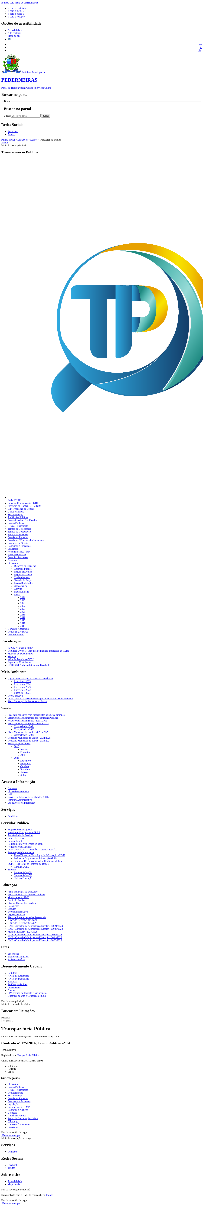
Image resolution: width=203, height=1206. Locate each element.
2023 (22, 603)
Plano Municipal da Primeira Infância (26, 894)
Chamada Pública (23, 568)
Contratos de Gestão (18, 543)
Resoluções (13, 906)
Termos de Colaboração (19, 528)
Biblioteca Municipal (18, 956)
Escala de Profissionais (19, 743)
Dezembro (25, 760)
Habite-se (12, 981)
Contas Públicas (16, 523)
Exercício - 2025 (22, 681)
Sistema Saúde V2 (23, 875)
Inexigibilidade (21, 591)
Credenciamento (22, 577)
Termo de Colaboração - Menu (23, 1118)
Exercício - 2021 (22, 692)
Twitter (11, 1167)
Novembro (25, 763)
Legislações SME (16, 914)
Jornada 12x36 (15, 841)
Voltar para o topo (10, 1135)
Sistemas (12, 869)
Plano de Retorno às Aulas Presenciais (27, 917)
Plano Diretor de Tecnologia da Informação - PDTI (39, 855)
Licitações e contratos (18, 791)
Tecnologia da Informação (21, 852)
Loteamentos (14, 987)
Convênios (13, 1127)
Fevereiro (25, 752)
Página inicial (8, 139)
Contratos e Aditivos (18, 631)
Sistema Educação (23, 878)
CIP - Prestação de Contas (21, 508)
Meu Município (15, 514)
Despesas (12, 560)
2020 (22, 611)
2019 (22, 614)
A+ (200, 44)
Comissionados (15, 1092)
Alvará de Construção (18, 975)
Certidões (12, 973)
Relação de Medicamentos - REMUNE (27, 720)
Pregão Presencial (23, 574)
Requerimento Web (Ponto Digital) (25, 843)
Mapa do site (14, 35)
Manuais (12, 656)
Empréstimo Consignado (20, 829)
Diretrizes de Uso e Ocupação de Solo (27, 995)
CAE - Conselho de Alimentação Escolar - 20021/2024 (35, 926)
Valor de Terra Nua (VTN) (21, 659)
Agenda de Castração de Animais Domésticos (30, 678)
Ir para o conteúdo (18, 8)
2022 (22, 606)
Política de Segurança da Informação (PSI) (35, 858)
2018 (22, 617)
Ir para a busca (16, 13)
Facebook (12, 1165)
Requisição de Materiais (20, 846)
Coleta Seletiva (15, 695)
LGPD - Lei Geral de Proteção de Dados (28, 863)
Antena (11, 990)
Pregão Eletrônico (23, 571)
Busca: (7, 115)
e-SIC (10, 794)
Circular (12, 908)
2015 (22, 626)
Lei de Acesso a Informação (22, 802)
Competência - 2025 (24, 729)
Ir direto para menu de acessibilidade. (19, 2)
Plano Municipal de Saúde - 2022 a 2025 (28, 723)
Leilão (33, 139)
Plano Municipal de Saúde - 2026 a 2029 (28, 732)
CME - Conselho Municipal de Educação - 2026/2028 (35, 940)
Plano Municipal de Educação (23, 891)
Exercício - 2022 (22, 690)
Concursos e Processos (19, 546)
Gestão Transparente (18, 526)
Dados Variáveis (16, 511)
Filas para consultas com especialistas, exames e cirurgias (36, 715)
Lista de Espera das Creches (22, 903)
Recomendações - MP (19, 551)
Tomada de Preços (23, 580)
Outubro (24, 766)
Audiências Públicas (18, 517)
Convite (18, 588)
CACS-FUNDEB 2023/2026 (22, 923)
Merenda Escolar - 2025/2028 (22, 931)
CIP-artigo (13, 1121)
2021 (22, 608)
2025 (22, 600)
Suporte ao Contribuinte (20, 662)
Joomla (49, 1195)
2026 (22, 597)
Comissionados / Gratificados (22, 520)
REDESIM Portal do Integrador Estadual (28, 665)
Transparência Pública (28, 1055)
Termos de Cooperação (19, 531)
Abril (23, 755)
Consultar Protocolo (18, 557)
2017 (22, 620)
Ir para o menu (16, 11)
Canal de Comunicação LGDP (23, 503)
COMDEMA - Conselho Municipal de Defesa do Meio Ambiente (40, 698)
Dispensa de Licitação (25, 566)
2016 (22, 623)
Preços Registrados (23, 583)
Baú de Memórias (16, 959)
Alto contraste (15, 33)
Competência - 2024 (24, 726)
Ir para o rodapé (16, 16)
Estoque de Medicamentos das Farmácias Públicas (33, 717)
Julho (23, 775)
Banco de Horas (16, 838)
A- (199, 50)
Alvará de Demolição (18, 978)
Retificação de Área (17, 984)
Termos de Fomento (18, 534)
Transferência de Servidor (20, 835)
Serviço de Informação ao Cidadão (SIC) (28, 797)
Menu (4, 142)
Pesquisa (5, 1017)
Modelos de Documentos (20, 653)
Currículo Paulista (17, 900)
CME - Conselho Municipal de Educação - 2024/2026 (35, 937)
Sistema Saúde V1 (23, 872)
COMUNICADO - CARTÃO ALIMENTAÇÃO (33, 849)
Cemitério (12, 816)
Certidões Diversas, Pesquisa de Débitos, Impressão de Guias (38, 650)
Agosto (24, 772)
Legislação (13, 548)
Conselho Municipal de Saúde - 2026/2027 (29, 740)
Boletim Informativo (18, 911)
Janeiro (23, 749)
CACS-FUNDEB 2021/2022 (22, 920)
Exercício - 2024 (22, 684)
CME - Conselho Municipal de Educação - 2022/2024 (35, 934)
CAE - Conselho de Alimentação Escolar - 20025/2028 (35, 928)
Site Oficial (13, 953)
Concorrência (20, 586)
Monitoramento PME (18, 897)
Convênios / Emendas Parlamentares (26, 540)
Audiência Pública (17, 1115)
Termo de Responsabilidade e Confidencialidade (38, 861)
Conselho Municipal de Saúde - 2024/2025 (29, 737)
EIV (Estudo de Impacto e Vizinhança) (27, 993)
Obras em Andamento (18, 628)
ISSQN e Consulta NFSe (20, 648)
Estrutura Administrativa (20, 799)
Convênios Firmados (18, 537)
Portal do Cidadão (17, 554)
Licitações (22, 139)
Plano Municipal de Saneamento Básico (27, 701)
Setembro (25, 769)
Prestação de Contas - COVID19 (24, 506)
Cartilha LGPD (21, 866)
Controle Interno (16, 634)
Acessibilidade (15, 30)
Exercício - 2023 (22, 687)
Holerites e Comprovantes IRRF (24, 832)
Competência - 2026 (24, 735)
